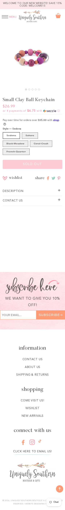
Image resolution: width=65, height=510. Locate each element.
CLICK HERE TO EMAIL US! (32, 451)
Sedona (11, 135)
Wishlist (32, 408)
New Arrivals (32, 416)
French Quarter (16, 152)
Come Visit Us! (32, 400)
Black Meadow (15, 144)
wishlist (11, 178)
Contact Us (33, 359)
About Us (32, 367)
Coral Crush (41, 144)
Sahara (30, 135)
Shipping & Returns (32, 374)
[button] (26, 89)
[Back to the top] (59, 489)
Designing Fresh (43, 504)
